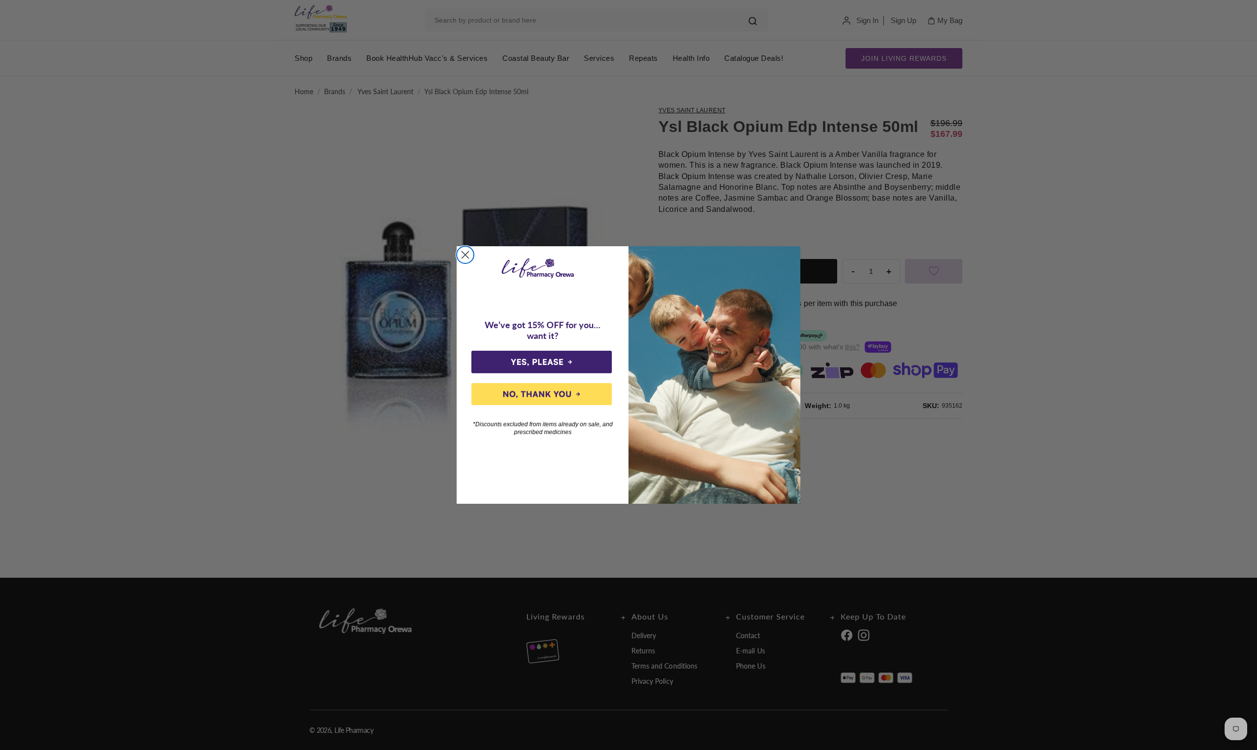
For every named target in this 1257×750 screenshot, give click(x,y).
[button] (541, 362)
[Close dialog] (465, 254)
